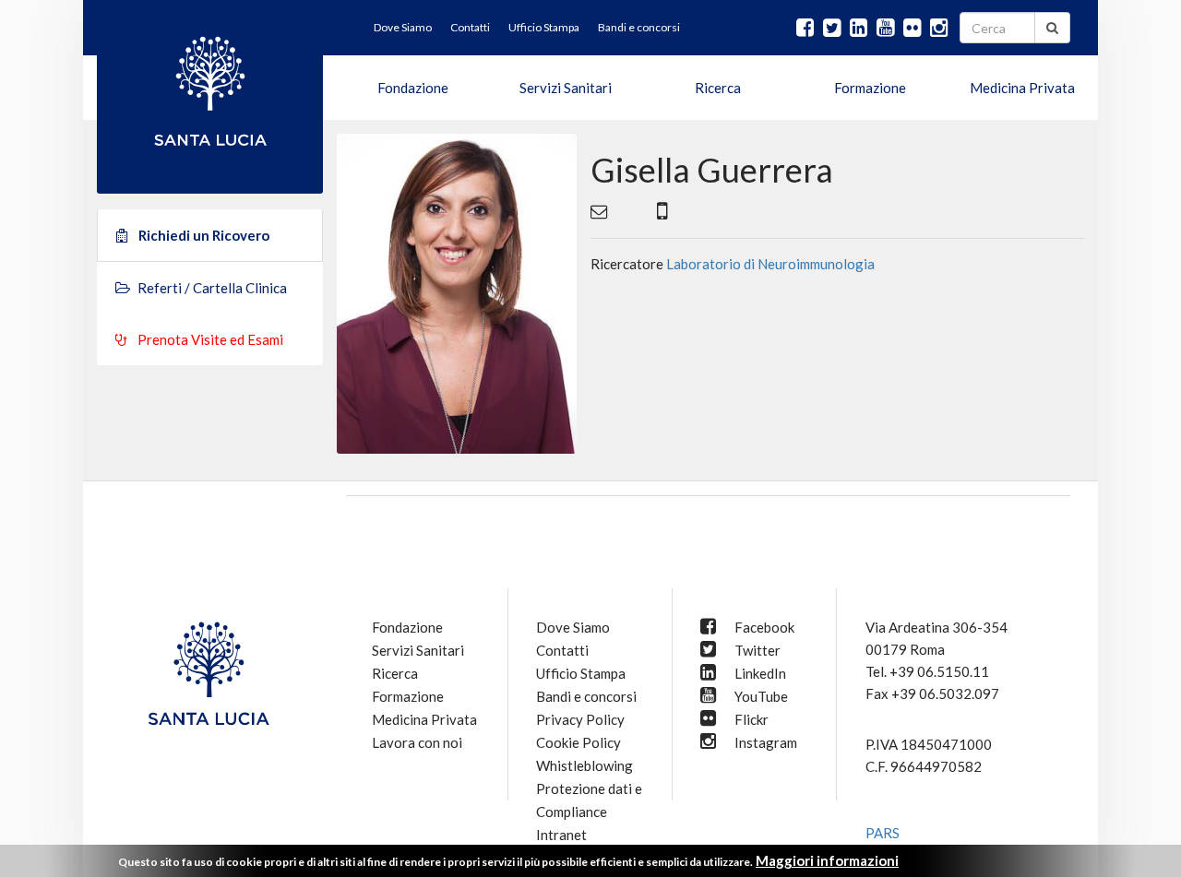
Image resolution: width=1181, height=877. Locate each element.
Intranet (561, 834)
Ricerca (718, 87)
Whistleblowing (584, 765)
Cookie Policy (578, 742)
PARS (882, 832)
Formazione (870, 87)
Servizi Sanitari (565, 87)
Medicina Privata (1022, 87)
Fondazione (412, 87)
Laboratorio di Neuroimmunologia (770, 263)
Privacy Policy (580, 719)
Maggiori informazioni (827, 860)
